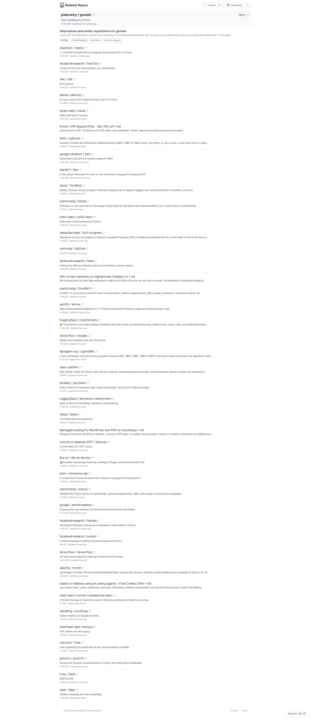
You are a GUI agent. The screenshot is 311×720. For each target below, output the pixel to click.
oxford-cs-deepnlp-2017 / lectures (83, 442)
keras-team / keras (72, 110)
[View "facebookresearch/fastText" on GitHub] (100, 63)
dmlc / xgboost (70, 138)
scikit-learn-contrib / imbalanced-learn (86, 595)
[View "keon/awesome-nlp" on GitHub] (89, 473)
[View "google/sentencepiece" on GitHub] (93, 505)
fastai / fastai (68, 414)
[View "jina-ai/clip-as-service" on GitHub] (92, 457)
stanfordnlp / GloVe (73, 201)
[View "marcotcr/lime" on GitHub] (82, 642)
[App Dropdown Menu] (247, 5)
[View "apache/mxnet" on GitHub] (83, 568)
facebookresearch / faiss (76, 261)
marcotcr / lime (70, 642)
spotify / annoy (70, 304)
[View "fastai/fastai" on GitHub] (79, 414)
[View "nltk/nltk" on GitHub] (74, 79)
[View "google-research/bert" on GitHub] (92, 154)
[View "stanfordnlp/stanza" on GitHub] (89, 489)
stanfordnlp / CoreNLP (75, 288)
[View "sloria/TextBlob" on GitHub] (83, 185)
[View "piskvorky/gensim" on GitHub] (93, 14)
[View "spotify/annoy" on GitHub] (82, 304)
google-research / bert (75, 154)
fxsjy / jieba (67, 674)
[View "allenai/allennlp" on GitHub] (83, 95)
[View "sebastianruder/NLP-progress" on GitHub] (103, 232)
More (242, 14)
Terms (245, 710)
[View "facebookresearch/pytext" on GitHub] (98, 536)
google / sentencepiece (76, 505)
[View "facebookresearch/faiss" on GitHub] (95, 261)
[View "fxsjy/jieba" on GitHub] (77, 674)
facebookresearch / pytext (78, 536)
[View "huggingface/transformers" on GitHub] (99, 320)
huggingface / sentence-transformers (85, 398)
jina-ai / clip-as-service (75, 457)
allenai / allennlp (70, 95)
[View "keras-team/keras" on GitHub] (87, 110)
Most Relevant (78, 40)
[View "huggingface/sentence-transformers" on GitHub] (113, 398)
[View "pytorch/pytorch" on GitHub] (86, 658)
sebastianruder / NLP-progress (81, 232)
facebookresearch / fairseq (78, 520)
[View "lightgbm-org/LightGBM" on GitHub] (96, 351)
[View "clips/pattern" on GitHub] (80, 367)
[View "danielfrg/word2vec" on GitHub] (90, 611)
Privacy (234, 710)
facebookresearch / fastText (79, 63)
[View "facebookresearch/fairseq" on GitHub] (98, 520)
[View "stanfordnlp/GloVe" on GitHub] (88, 201)
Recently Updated (112, 40)
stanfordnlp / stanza (73, 489)
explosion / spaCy (72, 47)
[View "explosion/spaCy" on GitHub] (86, 48)
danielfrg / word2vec (74, 611)
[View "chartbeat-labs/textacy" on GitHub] (95, 627)
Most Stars (95, 40)
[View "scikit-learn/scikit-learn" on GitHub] (94, 217)
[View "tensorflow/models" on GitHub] (89, 335)
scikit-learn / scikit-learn (76, 217)
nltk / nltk (66, 79)
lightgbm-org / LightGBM (77, 351)
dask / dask (67, 689)
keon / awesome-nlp (74, 473)
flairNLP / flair (69, 169)
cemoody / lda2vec (73, 248)
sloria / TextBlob (71, 185)
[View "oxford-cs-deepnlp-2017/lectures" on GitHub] (108, 442)
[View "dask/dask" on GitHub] (77, 690)
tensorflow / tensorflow (76, 552)
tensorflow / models (73, 335)
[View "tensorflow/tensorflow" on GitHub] (94, 552)
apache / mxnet (70, 567)
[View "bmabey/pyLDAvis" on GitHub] (87, 383)
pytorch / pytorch (72, 658)
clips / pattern (69, 367)
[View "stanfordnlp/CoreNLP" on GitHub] (92, 288)
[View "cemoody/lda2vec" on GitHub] (87, 248)
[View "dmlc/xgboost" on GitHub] (82, 138)
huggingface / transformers (78, 320)
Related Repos (76, 5)
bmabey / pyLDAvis (73, 383)
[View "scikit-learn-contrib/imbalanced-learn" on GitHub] (114, 595)
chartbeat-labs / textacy (76, 627)
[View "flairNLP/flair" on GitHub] (80, 170)
